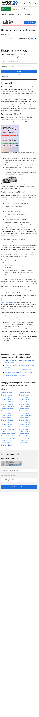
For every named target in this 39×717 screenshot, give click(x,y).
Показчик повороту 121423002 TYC (17, 375)
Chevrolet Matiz (24, 424)
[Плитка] (32, 38)
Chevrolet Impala (7, 420)
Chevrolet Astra (6, 393)
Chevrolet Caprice (7, 404)
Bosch (3, 302)
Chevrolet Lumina (25, 422)
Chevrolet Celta (24, 406)
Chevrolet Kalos (24, 420)
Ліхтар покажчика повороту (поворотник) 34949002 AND (19, 361)
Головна (3, 14)
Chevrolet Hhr (24, 418)
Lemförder (9, 302)
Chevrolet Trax (6, 440)
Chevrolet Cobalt (7, 408)
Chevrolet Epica (24, 413)
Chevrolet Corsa (24, 408)
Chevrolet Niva (6, 427)
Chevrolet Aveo (24, 395)
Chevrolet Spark (24, 433)
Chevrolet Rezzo (24, 429)
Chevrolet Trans (24, 438)
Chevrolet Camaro (25, 402)
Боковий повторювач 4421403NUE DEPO (19, 372)
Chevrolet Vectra (25, 440)
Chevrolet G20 (6, 418)
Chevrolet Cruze (6, 413)
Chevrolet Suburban (8, 436)
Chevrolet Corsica (7, 411)
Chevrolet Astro (24, 393)
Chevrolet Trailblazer (8, 438)
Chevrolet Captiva (25, 404)
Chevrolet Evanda (7, 415)
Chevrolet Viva (6, 443)
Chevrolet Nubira (25, 427)
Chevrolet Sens (24, 431)
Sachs (14, 302)
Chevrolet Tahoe (24, 436)
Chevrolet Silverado (8, 433)
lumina (19, 14)
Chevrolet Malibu (7, 424)
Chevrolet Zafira (6, 445)
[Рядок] (35, 38)
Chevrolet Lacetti (7, 422)
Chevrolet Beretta (7, 397)
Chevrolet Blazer (25, 397)
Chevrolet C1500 (7, 399)
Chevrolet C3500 (7, 402)
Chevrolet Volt (24, 443)
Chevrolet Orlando (7, 429)
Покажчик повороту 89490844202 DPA (18, 370)
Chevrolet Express (25, 415)
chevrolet (11, 14)
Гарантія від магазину (11, 329)
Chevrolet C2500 (25, 399)
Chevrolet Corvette (25, 411)
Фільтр (13, 38)
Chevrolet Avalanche (8, 395)
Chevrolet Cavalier (7, 406)
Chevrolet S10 (6, 431)
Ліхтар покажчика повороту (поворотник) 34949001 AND (19, 366)
